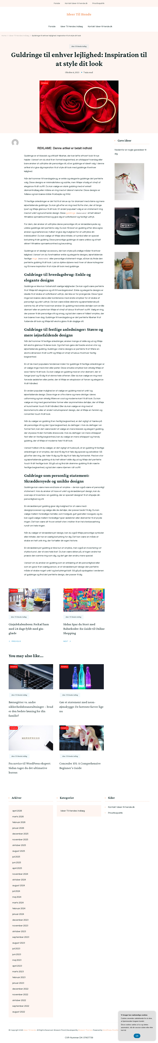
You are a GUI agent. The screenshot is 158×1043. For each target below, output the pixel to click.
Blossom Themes (85, 1030)
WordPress (107, 1030)
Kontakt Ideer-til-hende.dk (76, 3)
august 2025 (18, 851)
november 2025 (20, 839)
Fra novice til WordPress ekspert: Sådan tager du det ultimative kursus (30, 768)
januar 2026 (18, 828)
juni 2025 (16, 862)
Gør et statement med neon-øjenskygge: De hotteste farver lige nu (81, 706)
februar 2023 (18, 977)
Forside (57, 3)
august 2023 (18, 943)
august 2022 (18, 1012)
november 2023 (20, 925)
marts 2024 (18, 902)
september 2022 (20, 1006)
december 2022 (20, 989)
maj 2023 (16, 960)
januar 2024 (18, 914)
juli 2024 (16, 891)
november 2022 (20, 994)
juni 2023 (16, 954)
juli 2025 (16, 857)
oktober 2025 (19, 845)
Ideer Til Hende (79, 14)
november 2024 (20, 874)
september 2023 (20, 937)
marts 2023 (18, 971)
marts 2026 (18, 816)
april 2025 (17, 868)
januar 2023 (18, 983)
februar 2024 (18, 908)
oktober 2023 (19, 931)
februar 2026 (18, 822)
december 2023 (20, 920)
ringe (34, 258)
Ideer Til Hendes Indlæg (71, 27)
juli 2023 (16, 948)
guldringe (70, 213)
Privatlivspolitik (98, 3)
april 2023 (17, 966)
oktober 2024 (19, 880)
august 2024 (18, 885)
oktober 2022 (19, 1000)
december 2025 (20, 834)
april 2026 (17, 811)
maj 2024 (16, 897)
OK (137, 1036)
